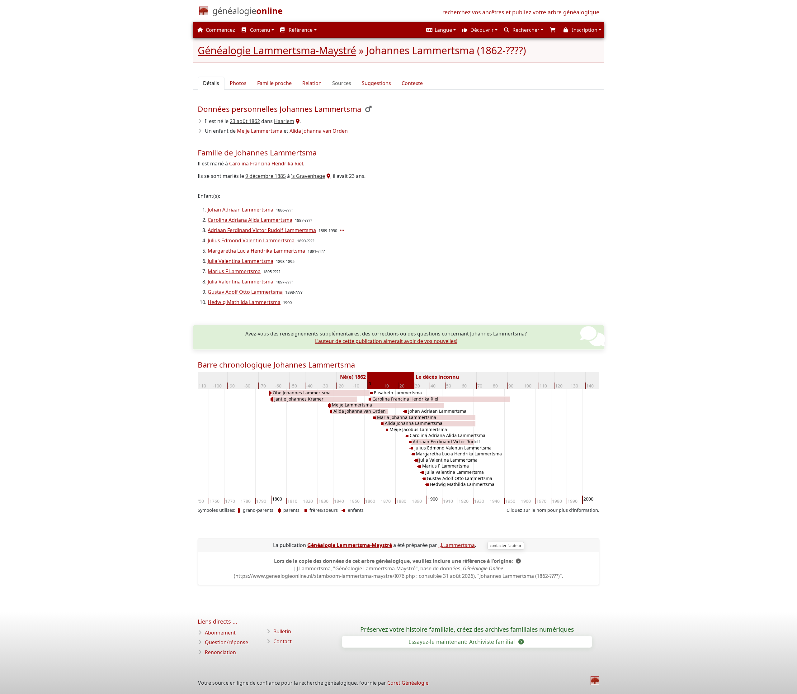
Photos (238, 83)
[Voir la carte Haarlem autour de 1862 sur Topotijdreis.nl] (296, 121)
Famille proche (274, 83)
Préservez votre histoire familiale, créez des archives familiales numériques (467, 629)
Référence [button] (300, 29)
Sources (341, 83)
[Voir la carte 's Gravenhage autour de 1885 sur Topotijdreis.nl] (327, 176)
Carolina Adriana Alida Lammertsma (250, 219)
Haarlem (284, 121)
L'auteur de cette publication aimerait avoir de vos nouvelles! (386, 341)
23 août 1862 (245, 121)
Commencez (220, 29)
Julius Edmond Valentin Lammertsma (251, 240)
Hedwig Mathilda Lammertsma (244, 302)
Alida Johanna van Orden (319, 130)
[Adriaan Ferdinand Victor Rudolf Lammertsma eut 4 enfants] (342, 230)
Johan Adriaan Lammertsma (240, 209)
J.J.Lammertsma (456, 545)
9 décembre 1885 (265, 176)
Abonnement (220, 632)
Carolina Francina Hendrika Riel (266, 163)
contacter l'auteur (505, 545)
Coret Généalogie (407, 682)
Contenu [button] (259, 29)
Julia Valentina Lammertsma (240, 261)
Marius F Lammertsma (234, 271)
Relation (312, 83)
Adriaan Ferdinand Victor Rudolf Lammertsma (262, 230)
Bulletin (282, 631)
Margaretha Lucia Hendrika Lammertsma (256, 250)
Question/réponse (226, 642)
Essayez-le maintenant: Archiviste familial (462, 641)
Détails (211, 83)
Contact (282, 641)
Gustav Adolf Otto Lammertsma (245, 291)
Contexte (412, 83)
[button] (440, 29)
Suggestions (376, 83)
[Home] (595, 680)
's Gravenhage (308, 176)
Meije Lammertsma (259, 130)
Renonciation (220, 652)
